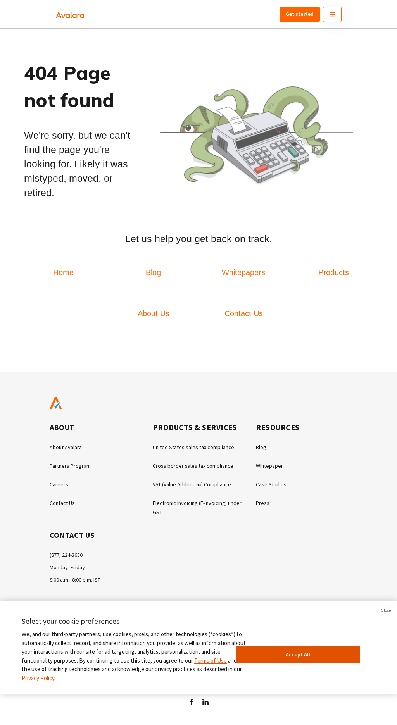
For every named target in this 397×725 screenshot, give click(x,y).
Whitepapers (243, 272)
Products (333, 272)
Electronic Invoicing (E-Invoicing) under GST (197, 507)
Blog (153, 272)
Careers (59, 484)
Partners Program (70, 465)
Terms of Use (210, 660)
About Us (153, 313)
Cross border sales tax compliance (193, 465)
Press (262, 502)
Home (63, 272)
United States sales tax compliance (193, 447)
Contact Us (243, 313)
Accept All (298, 654)
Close (386, 610)
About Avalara (66, 447)
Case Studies (271, 484)
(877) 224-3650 (66, 554)
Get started (300, 13)
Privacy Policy (38, 678)
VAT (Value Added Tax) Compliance (192, 484)
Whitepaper (269, 465)
